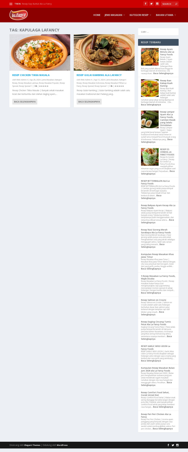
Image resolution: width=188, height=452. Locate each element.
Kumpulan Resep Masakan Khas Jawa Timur (157, 255)
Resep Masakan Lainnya (28, 83)
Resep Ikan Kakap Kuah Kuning (166, 83)
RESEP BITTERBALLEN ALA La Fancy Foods (155, 182)
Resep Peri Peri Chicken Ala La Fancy (156, 415)
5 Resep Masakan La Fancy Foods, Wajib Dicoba (158, 277)
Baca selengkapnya (25, 101)
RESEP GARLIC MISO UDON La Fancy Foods (155, 347)
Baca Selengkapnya (163, 73)
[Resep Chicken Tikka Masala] (39, 52)
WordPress (62, 445)
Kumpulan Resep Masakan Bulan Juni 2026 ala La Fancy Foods (158, 369)
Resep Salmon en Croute (153, 300)
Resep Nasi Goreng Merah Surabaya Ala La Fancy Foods (156, 231)
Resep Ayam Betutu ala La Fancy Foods (167, 52)
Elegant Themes (32, 445)
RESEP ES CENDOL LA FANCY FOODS (167, 152)
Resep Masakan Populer (49, 83)
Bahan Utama (164, 15)
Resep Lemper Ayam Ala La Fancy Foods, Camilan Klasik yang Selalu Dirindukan (167, 118)
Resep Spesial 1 (25, 86)
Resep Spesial (88, 86)
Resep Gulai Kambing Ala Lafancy (99, 75)
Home (96, 15)
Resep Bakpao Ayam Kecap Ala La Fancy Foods (158, 206)
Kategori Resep (139, 15)
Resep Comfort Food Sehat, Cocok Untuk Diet (155, 393)
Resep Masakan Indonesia (93, 83)
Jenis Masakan (113, 15)
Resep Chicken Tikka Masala (30, 75)
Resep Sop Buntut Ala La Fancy (37, 3)
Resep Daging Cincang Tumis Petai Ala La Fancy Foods (156, 323)
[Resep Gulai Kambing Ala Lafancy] (104, 52)
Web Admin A (22, 79)
